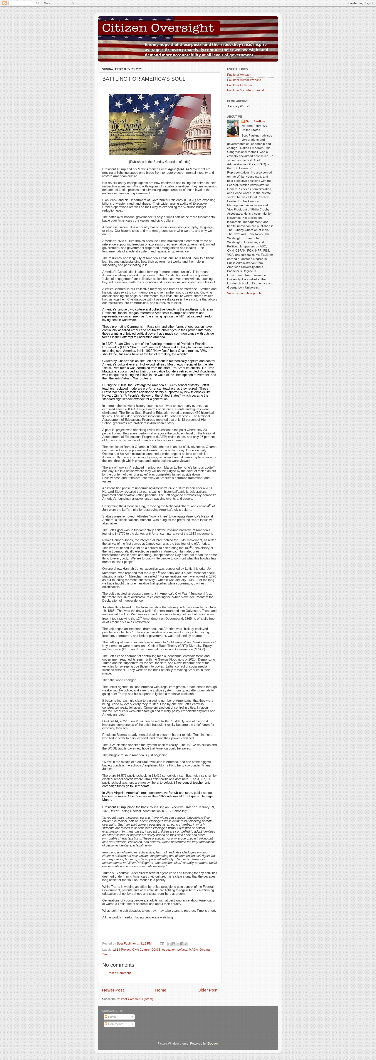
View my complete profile (244, 293)
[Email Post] (161, 943)
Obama (205, 949)
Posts (111, 1016)
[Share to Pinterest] (186, 944)
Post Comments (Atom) (137, 999)
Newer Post (113, 990)
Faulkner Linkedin (239, 85)
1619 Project (122, 949)
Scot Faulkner (256, 121)
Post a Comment (119, 973)
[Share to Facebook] (182, 944)
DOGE (155, 949)
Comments (115, 1024)
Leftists (182, 949)
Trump (106, 954)
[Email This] (169, 944)
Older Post (207, 990)
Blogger (212, 1043)
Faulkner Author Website (244, 80)
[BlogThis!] (173, 944)
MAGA (193, 949)
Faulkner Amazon (239, 74)
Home (160, 990)
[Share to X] (178, 944)
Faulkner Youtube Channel (245, 90)
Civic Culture (141, 949)
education (169, 949)
